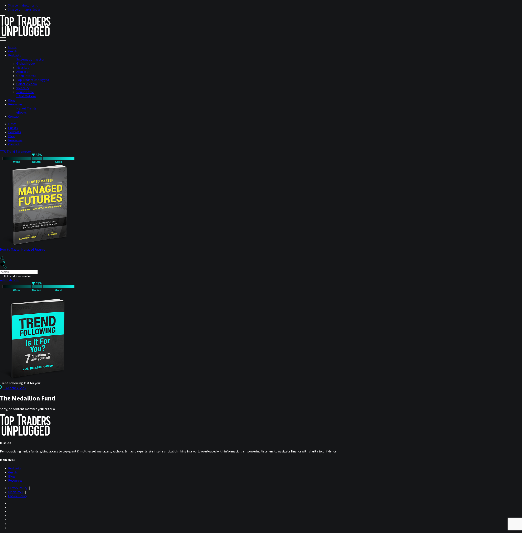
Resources (15, 104)
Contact (14, 116)
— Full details (9, 280)
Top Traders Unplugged (32, 80)
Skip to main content (23, 5)
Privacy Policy (17, 488)
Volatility (22, 88)
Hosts (12, 47)
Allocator (23, 72)
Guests (13, 51)
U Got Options (26, 96)
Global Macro (25, 63)
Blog (11, 100)
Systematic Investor (30, 59)
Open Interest (26, 76)
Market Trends (26, 108)
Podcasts (14, 55)
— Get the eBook (14, 388)
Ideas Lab (22, 67)
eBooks (21, 112)
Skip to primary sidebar (24, 9)
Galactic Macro (26, 84)
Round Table (25, 92)
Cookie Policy (17, 496)
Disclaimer (15, 492)
